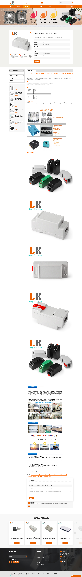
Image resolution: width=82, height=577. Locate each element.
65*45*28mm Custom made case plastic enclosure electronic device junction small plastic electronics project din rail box (49, 538)
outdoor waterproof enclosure (40, 557)
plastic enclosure (15, 26)
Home (11, 6)
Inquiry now (37, 61)
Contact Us (27, 573)
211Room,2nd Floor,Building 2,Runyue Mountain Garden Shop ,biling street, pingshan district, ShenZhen (66, 564)
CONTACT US (42, 6)
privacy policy (54, 573)
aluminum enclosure (14, 75)
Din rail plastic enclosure (23, 26)
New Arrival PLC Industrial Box (35, 474)
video (48, 573)
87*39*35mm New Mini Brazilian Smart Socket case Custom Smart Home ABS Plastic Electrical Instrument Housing (19, 110)
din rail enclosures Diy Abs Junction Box (32, 476)
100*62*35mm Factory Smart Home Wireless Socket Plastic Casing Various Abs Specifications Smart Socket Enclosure (19, 116)
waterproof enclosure (14, 78)
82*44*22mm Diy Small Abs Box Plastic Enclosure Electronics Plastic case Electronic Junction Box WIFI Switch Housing (19, 105)
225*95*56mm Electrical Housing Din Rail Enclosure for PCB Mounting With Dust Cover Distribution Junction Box (19, 122)
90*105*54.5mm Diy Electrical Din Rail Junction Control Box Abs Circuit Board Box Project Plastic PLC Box (19, 127)
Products (26, 6)
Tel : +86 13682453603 (63, 558)
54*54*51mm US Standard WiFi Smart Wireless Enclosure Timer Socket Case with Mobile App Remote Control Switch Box (19, 99)
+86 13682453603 (46, 3)
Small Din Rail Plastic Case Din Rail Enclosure (52, 474)
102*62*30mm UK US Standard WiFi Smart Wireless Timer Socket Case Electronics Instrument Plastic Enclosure (19, 93)
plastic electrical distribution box (40, 564)
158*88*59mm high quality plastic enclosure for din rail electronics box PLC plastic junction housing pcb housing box (33, 538)
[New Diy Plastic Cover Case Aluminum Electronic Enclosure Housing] (65, 528)
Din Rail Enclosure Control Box (62, 474)
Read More (16, 89)
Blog (50, 6)
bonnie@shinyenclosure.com (34, 3)
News (35, 6)
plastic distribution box (39, 559)
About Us (18, 6)
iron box (11, 80)
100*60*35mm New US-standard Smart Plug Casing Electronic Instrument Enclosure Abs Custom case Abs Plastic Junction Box (19, 87)
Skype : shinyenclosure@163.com (64, 554)
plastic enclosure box (39, 562)
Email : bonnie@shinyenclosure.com (64, 553)
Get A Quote (71, 6)
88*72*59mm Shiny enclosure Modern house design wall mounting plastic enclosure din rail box (17, 538)
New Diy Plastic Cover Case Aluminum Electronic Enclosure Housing (65, 538)
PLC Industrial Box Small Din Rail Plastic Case (44, 476)
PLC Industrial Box (43, 474)
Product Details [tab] (31, 71)
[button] (75, 533)
